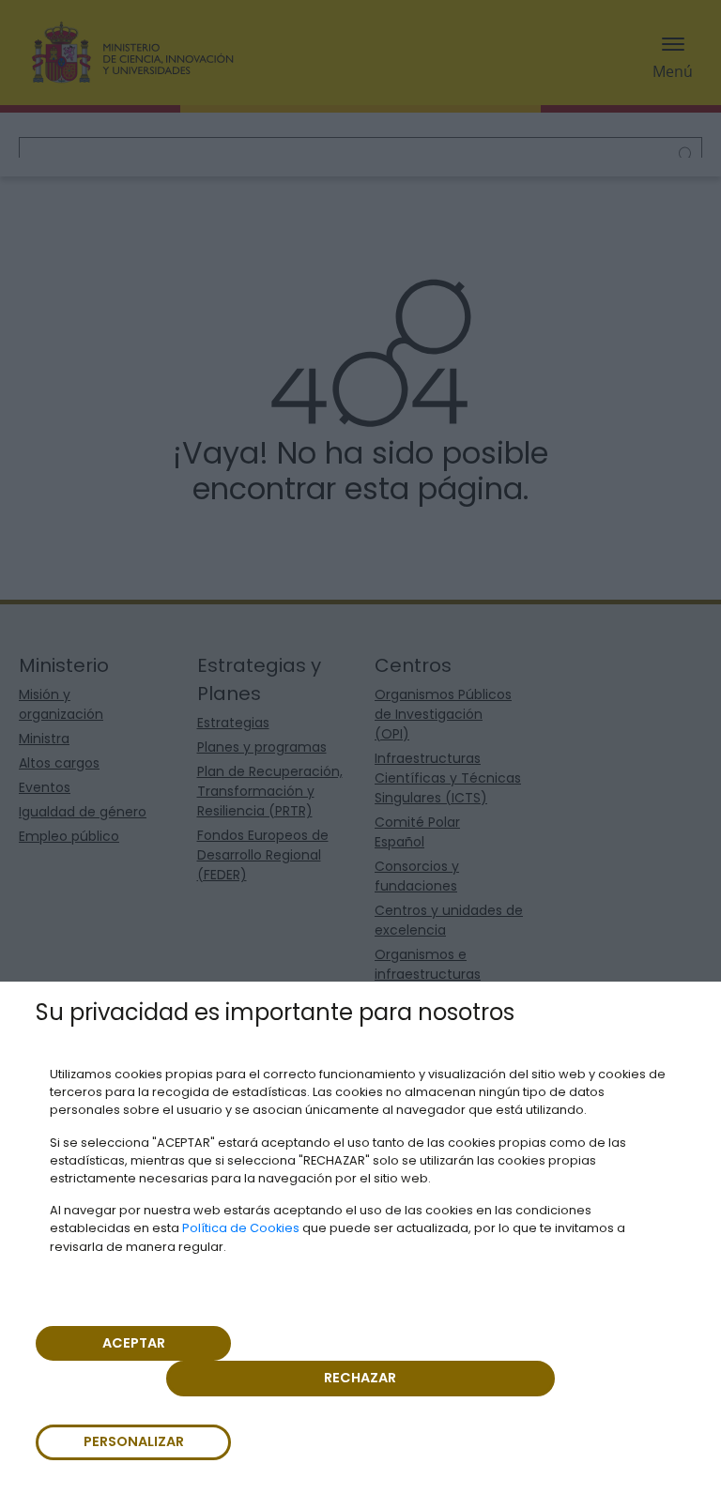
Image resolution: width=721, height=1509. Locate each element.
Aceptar (133, 1343)
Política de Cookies (240, 1228)
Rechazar (360, 1377)
